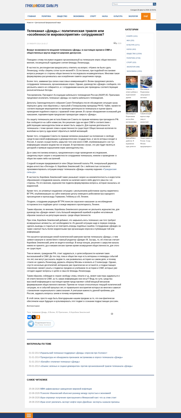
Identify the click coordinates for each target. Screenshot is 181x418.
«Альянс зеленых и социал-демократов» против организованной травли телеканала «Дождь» (86, 366)
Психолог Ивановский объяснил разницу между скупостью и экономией (75, 393)
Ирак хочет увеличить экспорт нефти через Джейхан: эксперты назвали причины (80, 402)
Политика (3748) (133, 58)
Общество (62, 16)
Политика (46, 16)
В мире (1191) (132, 36)
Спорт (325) (131, 62)
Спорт (93, 16)
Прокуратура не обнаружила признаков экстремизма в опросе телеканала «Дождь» (81, 357)
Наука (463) (131, 49)
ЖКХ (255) (130, 40)
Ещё (146, 16)
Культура (118, 16)
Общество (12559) (134, 54)
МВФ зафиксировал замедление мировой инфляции (66, 389)
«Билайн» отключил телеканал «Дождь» (60, 362)
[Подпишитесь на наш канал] (41, 327)
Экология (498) (133, 67)
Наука (105, 16)
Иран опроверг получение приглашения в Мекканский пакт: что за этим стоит (78, 397)
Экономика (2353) (134, 71)
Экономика (78, 16)
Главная (32, 16)
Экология (133, 16)
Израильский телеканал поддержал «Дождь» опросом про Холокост (73, 353)
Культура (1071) (133, 45)
